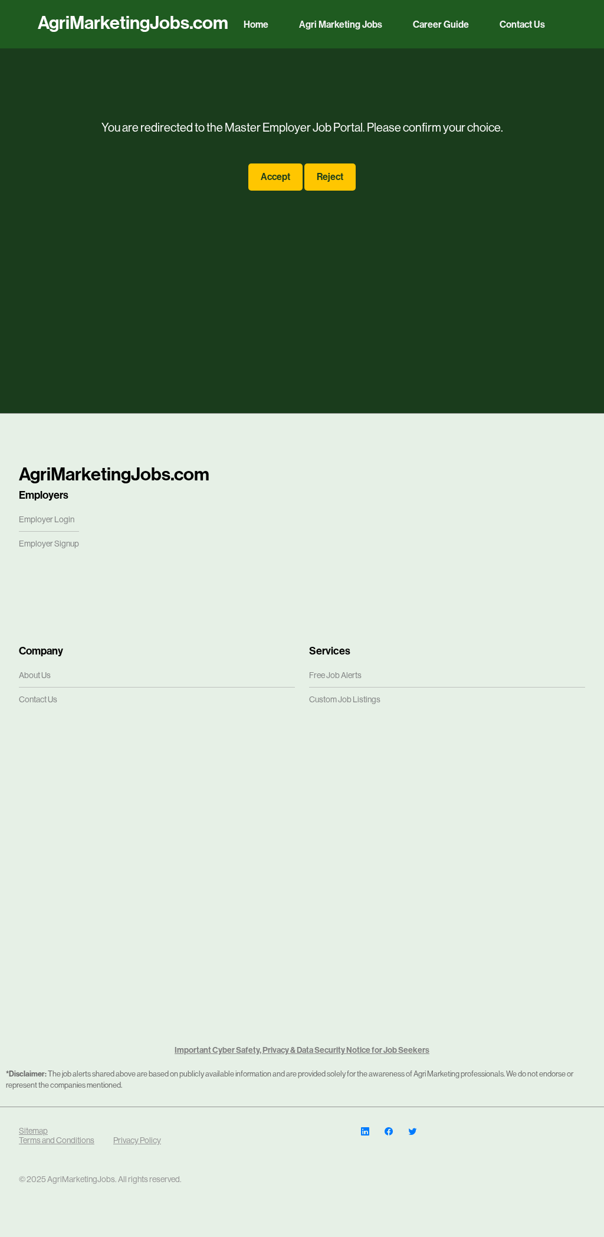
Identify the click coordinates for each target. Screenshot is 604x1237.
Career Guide (441, 24)
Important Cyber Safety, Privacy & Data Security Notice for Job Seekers (302, 1050)
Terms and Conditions (56, 1140)
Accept (275, 176)
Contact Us (522, 24)
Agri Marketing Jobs (340, 24)
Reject (330, 176)
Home (256, 24)
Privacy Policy (137, 1140)
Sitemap (33, 1130)
